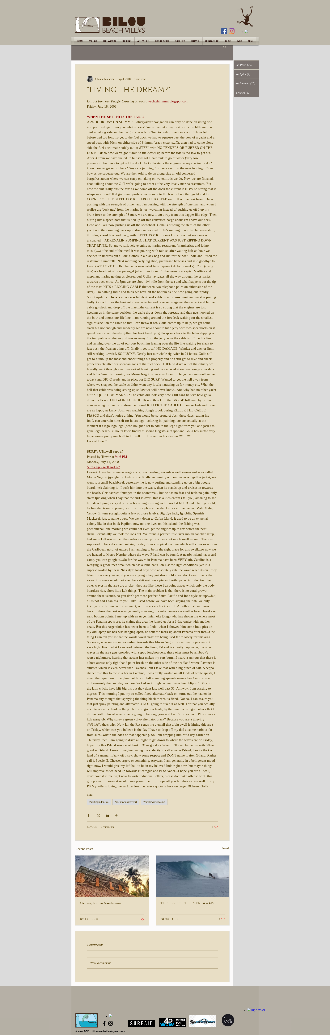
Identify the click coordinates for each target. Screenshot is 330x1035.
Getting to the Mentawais (100, 903)
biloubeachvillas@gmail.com (108, 1031)
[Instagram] (232, 31)
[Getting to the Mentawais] (112, 876)
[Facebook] (224, 31)
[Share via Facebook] (89, 815)
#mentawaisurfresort (126, 802)
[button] (224, 46)
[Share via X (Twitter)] (98, 815)
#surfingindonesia (98, 802)
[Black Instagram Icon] (111, 1023)
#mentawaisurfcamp (154, 802)
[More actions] (215, 79)
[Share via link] (117, 815)
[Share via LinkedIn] (107, 815)
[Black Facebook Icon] (104, 1023)
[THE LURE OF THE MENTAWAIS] (192, 876)
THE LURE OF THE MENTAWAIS (187, 903)
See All (226, 848)
